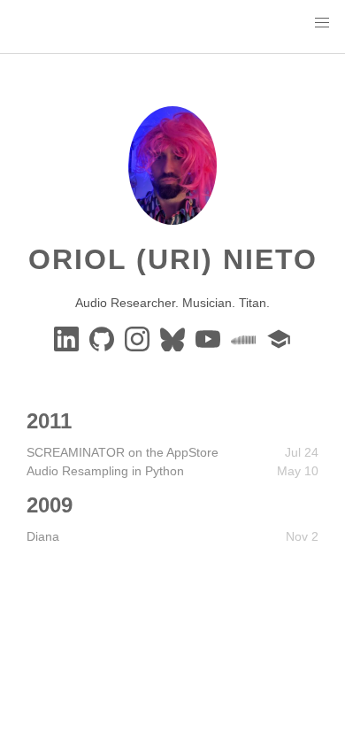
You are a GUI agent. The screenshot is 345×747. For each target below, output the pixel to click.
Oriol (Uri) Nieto (173, 259)
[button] (322, 23)
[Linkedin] (68, 338)
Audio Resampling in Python (105, 471)
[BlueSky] (174, 338)
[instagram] (139, 338)
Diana (43, 536)
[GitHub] (103, 338)
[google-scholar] (278, 338)
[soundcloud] (245, 338)
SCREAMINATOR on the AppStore (122, 452)
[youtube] (210, 338)
